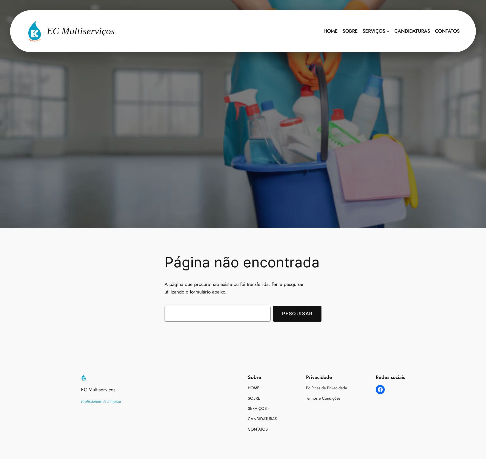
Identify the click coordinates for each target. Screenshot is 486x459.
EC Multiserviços (98, 389)
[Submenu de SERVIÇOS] (388, 31)
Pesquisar (297, 313)
